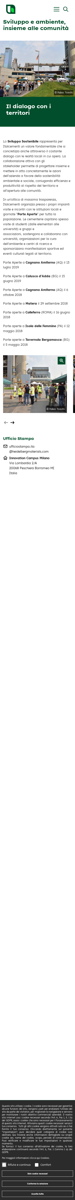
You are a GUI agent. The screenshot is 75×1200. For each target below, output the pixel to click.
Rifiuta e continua (19, 1165)
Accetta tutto (37, 1194)
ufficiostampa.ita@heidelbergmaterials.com (29, 449)
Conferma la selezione (37, 1183)
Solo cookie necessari (38, 1173)
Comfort (45, 1165)
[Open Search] (66, 9)
